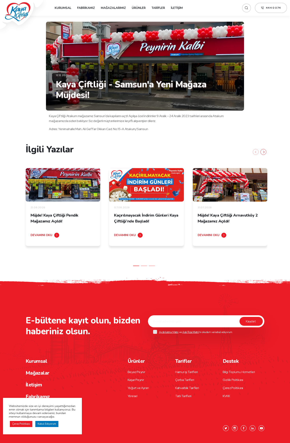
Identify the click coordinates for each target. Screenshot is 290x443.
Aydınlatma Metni (169, 332)
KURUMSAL (63, 8)
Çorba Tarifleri (184, 380)
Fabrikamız (38, 396)
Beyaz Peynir (136, 372)
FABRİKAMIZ (86, 8)
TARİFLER (158, 8)
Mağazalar (37, 373)
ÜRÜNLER (139, 8)
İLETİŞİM (177, 8)
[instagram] (235, 428)
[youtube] (261, 428)
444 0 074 (273, 7)
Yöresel (133, 396)
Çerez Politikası (233, 388)
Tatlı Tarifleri (183, 396)
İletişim (34, 385)
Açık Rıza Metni (190, 332)
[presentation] (256, 152)
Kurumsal (36, 361)
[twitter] (226, 428)
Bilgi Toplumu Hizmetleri (239, 372)
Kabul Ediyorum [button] (47, 424)
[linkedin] (252, 428)
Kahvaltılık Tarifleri (187, 388)
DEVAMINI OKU (41, 235)
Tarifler (183, 361)
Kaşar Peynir (136, 380)
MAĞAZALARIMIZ (113, 8)
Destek (231, 361)
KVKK (226, 396)
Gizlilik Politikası (233, 380)
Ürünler (136, 361)
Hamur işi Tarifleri (186, 372)
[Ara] (246, 8)
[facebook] (244, 428)
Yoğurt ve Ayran (138, 388)
